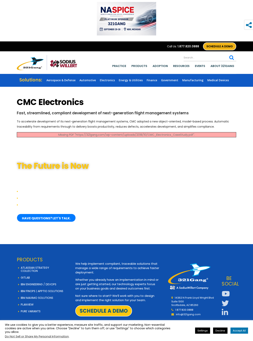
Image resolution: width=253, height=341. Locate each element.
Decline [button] (220, 330)
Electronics (107, 80)
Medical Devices (218, 80)
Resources (181, 66)
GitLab (25, 277)
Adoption (160, 66)
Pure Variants (31, 311)
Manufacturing (192, 80)
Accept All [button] (239, 330)
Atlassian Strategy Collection (35, 269)
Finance (152, 80)
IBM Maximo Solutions (37, 297)
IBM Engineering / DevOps (38, 284)
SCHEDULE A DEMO (219, 46)
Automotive (87, 80)
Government (169, 80)
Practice (119, 66)
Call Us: (183, 46)
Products (139, 66)
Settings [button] (202, 330)
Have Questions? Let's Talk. (46, 218)
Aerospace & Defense (61, 80)
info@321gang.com (188, 314)
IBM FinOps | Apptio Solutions (42, 291)
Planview (27, 304)
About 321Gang (222, 66)
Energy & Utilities (131, 80)
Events (200, 66)
